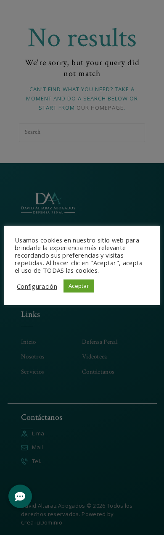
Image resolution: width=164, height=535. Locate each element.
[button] (20, 496)
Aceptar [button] (79, 286)
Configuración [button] (37, 286)
